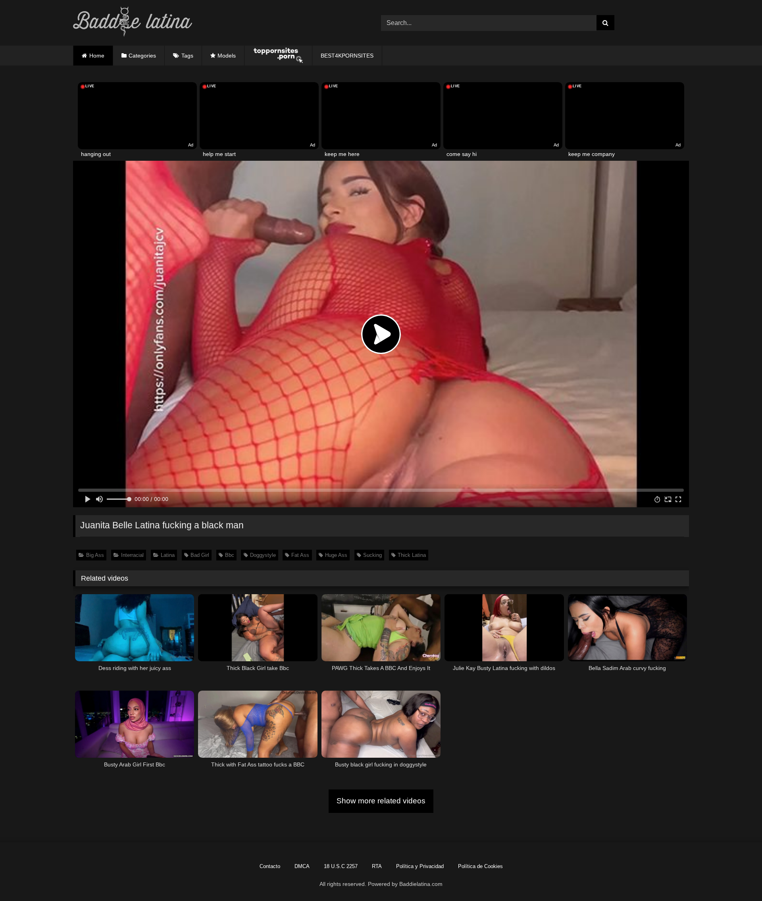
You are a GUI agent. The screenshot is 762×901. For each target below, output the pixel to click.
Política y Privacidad (420, 866)
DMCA (302, 866)
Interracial (132, 555)
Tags (187, 55)
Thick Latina (412, 555)
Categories (142, 55)
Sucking (372, 555)
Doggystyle (263, 555)
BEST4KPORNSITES (347, 55)
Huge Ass (336, 555)
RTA (377, 866)
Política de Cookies (480, 866)
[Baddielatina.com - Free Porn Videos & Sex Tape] (132, 22)
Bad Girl (199, 555)
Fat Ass (300, 555)
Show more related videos (381, 801)
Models (226, 55)
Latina (168, 555)
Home (96, 55)
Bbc (229, 555)
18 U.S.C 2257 (341, 866)
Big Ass (95, 555)
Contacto (270, 866)
